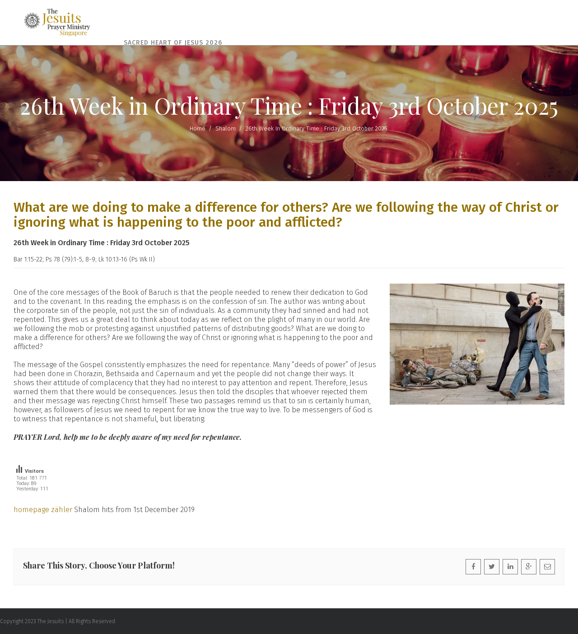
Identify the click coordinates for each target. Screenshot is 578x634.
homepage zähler (43, 509)
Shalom (225, 128)
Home (197, 128)
